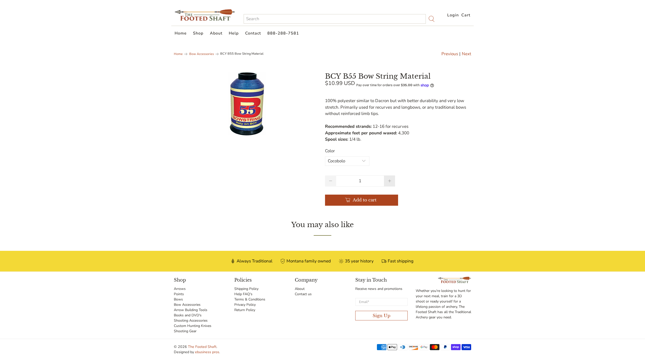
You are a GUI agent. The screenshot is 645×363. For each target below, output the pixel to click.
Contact (253, 33)
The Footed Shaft (202, 346)
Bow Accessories (201, 54)
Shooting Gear (185, 331)
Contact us (303, 294)
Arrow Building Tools (190, 310)
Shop (198, 33)
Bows (178, 299)
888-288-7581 (283, 33)
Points (179, 294)
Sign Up (382, 315)
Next (466, 54)
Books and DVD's (188, 315)
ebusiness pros (207, 352)
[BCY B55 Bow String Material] (247, 103)
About (216, 33)
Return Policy (244, 310)
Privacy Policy (245, 304)
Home (181, 33)
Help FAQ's (243, 294)
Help (234, 33)
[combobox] (335, 19)
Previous (449, 54)
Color (330, 151)
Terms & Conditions (249, 299)
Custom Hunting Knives (192, 325)
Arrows (180, 288)
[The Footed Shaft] (205, 15)
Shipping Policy (246, 288)
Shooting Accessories (191, 320)
